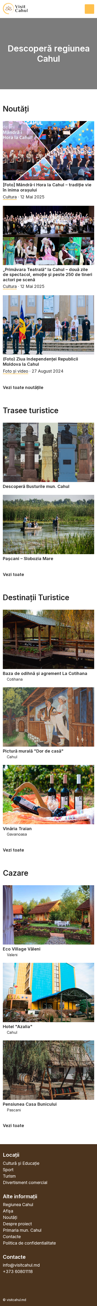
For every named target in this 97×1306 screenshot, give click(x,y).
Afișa (8, 1210)
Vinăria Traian (17, 828)
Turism (9, 1176)
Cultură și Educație (21, 1163)
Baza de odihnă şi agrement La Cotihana (45, 673)
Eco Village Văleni (21, 948)
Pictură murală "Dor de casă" (33, 751)
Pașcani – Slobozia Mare (28, 558)
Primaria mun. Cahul (22, 1230)
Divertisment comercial (25, 1182)
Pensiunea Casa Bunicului (30, 1104)
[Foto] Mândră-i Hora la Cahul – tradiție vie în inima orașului (47, 187)
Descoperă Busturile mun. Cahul (36, 486)
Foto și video (15, 371)
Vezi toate (14, 574)
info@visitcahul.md (21, 1265)
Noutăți (10, 1217)
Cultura (10, 196)
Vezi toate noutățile (23, 387)
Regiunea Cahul (18, 1204)
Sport (8, 1169)
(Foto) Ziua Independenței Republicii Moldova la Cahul (40, 361)
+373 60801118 (18, 1271)
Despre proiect (17, 1223)
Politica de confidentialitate (29, 1242)
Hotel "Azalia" (17, 1026)
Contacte (12, 1236)
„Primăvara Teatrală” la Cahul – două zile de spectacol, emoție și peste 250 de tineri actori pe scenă (47, 274)
